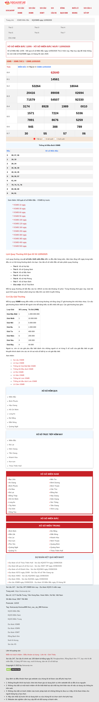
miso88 (40, 674)
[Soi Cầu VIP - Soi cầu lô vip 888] (15, 3)
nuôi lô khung (36, 661)
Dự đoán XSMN (14, 628)
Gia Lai (11, 537)
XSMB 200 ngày (20, 231)
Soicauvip (10, 10)
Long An (12, 414)
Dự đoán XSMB (14, 624)
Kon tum (12, 462)
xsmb (9, 61)
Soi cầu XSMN (32, 10)
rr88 (31, 674)
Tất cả (39, 139)
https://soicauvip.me (22, 591)
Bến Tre (53, 479)
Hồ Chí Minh (13, 410)
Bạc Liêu (12, 479)
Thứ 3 (37, 27)
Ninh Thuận (54, 541)
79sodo (15, 674)
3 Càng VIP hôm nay (22, 661)
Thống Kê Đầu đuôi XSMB (23, 369)
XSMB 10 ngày (20, 205)
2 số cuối (49, 139)
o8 (23, 674)
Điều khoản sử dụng (31, 655)
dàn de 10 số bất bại (50, 661)
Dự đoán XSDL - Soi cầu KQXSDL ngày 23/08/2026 (28, 579)
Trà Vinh (12, 509)
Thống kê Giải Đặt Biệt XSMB (24, 366)
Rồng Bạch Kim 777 (72, 659)
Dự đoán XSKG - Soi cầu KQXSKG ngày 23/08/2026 (29, 576)
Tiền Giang (13, 453)
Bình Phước (13, 401)
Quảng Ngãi (13, 426)
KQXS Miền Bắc (14, 611)
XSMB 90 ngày (20, 216)
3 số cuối (61, 139)
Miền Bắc (22, 67)
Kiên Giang (13, 449)
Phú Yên (12, 544)
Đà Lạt (11, 445)
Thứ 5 (10, 33)
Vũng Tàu (12, 512)
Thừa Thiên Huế (15, 466)
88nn (20, 674)
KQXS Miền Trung (15, 619)
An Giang (12, 483)
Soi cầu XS (54, 10)
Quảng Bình (55, 544)
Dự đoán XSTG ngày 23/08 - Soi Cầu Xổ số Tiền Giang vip (31, 572)
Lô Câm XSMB (18, 384)
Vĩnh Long (54, 509)
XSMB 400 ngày (20, 242)
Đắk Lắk (12, 534)
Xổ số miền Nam (49, 474)
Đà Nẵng (12, 418)
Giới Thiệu (52, 655)
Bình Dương (55, 483)
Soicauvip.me (27, 665)
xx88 (35, 674)
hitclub (46, 674)
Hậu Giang (13, 405)
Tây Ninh (12, 505)
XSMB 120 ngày (20, 224)
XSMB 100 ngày (20, 220)
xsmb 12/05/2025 (33, 61)
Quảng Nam (55, 547)
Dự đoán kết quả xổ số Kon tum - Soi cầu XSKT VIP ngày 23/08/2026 (35, 566)
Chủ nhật (11, 38)
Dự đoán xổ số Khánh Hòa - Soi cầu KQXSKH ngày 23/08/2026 (33, 569)
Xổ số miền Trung (49, 525)
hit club (8, 674)
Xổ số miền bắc (49, 518)
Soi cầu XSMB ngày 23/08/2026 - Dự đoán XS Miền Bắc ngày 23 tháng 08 (37, 582)
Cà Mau (12, 489)
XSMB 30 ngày (20, 209)
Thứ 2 (10, 27)
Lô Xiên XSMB (18, 375)
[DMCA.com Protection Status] (13, 670)
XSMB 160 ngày (20, 227)
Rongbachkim (58, 659)
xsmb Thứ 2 (19, 61)
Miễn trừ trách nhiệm (14, 655)
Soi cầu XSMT (43, 10)
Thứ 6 (37, 33)
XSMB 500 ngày (20, 246)
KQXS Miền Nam (14, 615)
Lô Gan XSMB (18, 363)
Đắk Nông (13, 422)
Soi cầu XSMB (21, 10)
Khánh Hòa (13, 457)
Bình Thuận (54, 486)
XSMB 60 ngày (20, 212)
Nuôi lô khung (75, 10)
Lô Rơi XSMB (18, 372)
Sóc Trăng (54, 502)
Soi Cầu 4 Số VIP (87, 10)
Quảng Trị (12, 551)
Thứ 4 (63, 27)
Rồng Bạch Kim (64, 10)
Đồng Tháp (13, 496)
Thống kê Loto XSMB (21, 378)
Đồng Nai (54, 492)
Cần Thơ (53, 489)
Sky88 (27, 674)
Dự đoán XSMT (14, 632)
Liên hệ (43, 655)
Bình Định (12, 531)
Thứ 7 (63, 33)
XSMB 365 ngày (20, 239)
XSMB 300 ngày (20, 235)
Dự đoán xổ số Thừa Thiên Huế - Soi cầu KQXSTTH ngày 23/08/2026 (35, 563)
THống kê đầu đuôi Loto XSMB (25, 381)
